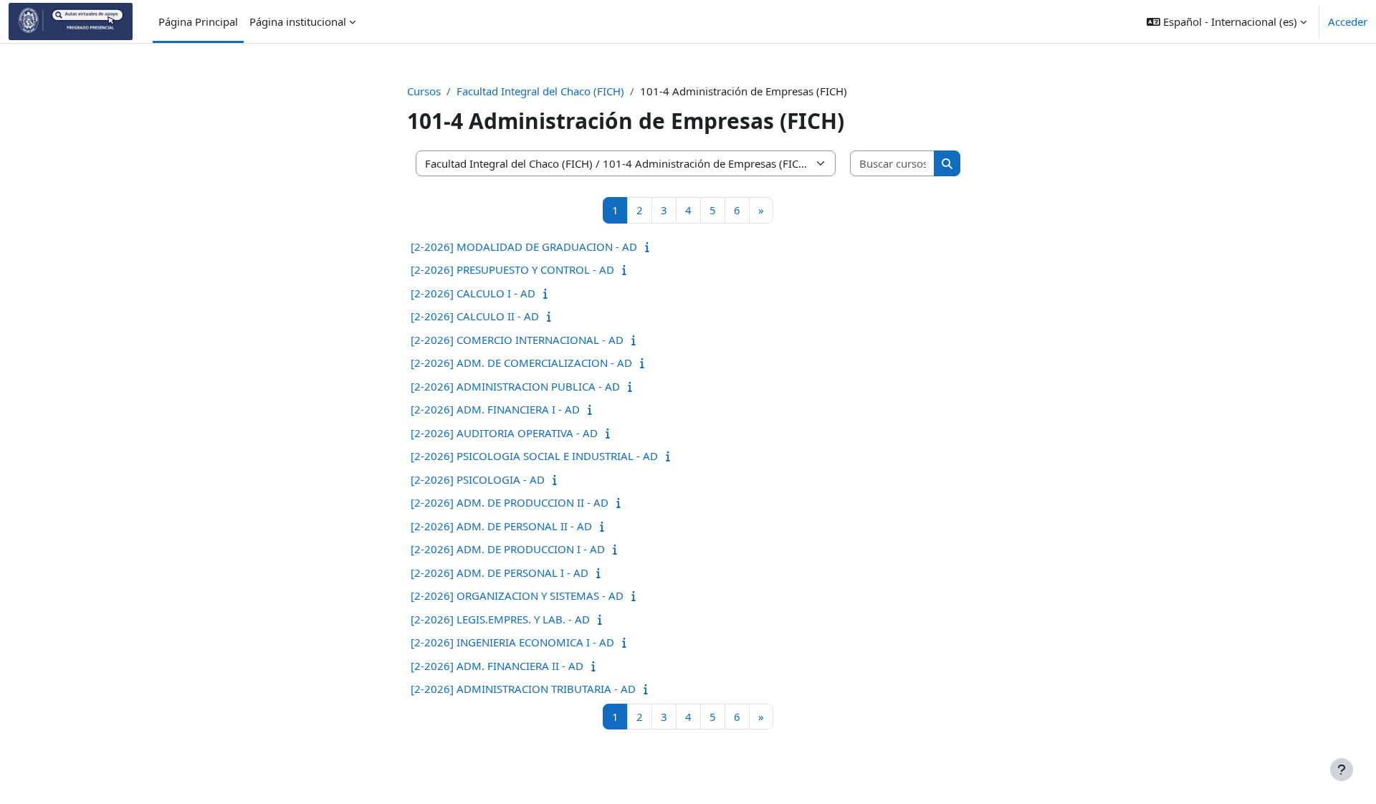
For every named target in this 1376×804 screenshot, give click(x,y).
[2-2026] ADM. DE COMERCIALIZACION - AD (521, 362)
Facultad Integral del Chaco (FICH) (540, 91)
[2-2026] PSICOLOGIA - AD (478, 479)
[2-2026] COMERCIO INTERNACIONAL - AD (517, 339)
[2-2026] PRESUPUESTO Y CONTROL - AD (512, 269)
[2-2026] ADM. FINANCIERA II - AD (497, 666)
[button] (1226, 21)
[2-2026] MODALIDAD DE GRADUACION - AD (524, 246)
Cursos (424, 91)
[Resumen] (650, 246)
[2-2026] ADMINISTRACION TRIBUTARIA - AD (523, 688)
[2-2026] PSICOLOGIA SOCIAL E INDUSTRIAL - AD (534, 456)
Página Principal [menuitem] (198, 21)
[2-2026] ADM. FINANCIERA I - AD (495, 409)
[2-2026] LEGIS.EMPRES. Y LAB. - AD (500, 619)
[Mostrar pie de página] (1341, 769)
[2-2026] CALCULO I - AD (473, 293)
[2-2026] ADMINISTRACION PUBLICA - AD (515, 386)
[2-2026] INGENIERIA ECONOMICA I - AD (512, 642)
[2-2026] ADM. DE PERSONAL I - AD (499, 572)
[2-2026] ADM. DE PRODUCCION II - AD (509, 502)
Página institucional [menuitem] (297, 21)
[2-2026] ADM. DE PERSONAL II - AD (501, 526)
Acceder (1347, 21)
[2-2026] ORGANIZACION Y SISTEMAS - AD (517, 595)
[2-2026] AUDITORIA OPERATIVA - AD (504, 433)
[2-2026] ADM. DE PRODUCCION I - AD (508, 549)
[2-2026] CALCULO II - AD (475, 316)
